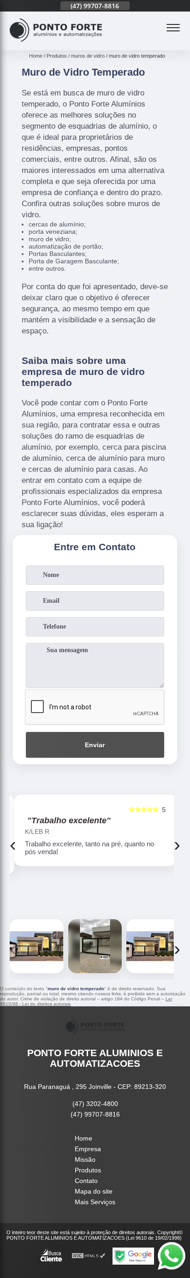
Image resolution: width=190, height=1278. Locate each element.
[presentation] (13, 844)
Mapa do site (94, 1191)
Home (83, 1138)
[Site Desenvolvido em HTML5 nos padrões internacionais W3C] (88, 1256)
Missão (85, 1159)
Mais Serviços (95, 1202)
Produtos (88, 1170)
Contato (86, 1180)
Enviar (95, 745)
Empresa (88, 1149)
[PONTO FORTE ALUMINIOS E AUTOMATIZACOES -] (56, 45)
